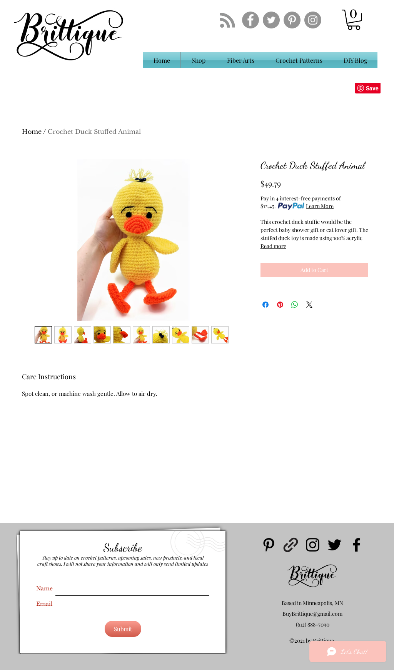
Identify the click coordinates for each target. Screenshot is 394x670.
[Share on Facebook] (265, 304)
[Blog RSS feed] (227, 20)
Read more (273, 246)
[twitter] (335, 545)
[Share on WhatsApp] (294, 304)
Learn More (320, 206)
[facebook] (356, 545)
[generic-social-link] (291, 545)
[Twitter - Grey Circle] (271, 20)
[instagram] (313, 545)
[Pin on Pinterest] (280, 304)
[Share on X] (309, 304)
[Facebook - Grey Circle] (250, 20)
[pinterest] (269, 545)
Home (32, 131)
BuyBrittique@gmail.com (312, 613)
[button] (354, 20)
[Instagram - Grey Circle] (312, 20)
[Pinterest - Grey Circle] (292, 20)
